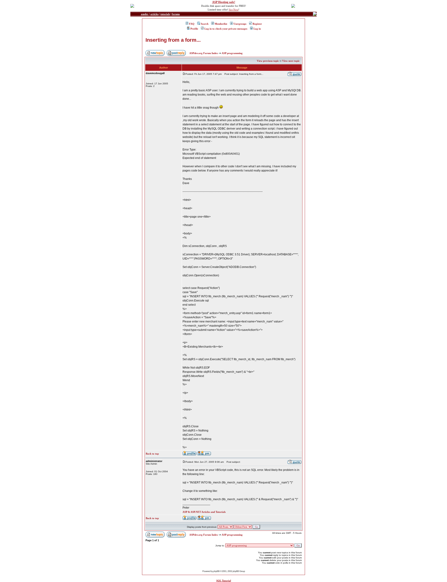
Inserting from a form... (173, 40)
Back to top (152, 453)
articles (154, 14)
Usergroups (240, 23)
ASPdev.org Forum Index (203, 53)
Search (204, 23)
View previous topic (268, 60)
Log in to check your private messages (225, 28)
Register (257, 23)
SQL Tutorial (223, 580)
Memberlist (221, 23)
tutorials (165, 14)
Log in (257, 28)
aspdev (145, 14)
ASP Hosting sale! (223, 2)
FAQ (191, 23)
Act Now (233, 9)
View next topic (291, 60)
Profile (194, 28)
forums (176, 14)
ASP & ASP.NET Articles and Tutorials (204, 511)
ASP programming (232, 53)
